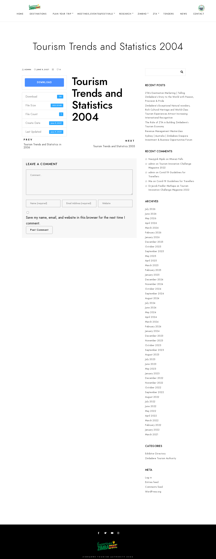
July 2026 (150, 209)
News (183, 14)
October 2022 (153, 387)
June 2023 (150, 364)
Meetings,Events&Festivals (95, 14)
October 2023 (153, 345)
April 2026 (151, 223)
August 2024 (152, 298)
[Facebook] (99, 533)
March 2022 (151, 420)
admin (151, 163)
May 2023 (150, 368)
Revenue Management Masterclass (164, 131)
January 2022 (152, 429)
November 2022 (154, 382)
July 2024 (150, 303)
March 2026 (152, 227)
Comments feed (154, 487)
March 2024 (151, 321)
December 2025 (154, 242)
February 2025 (153, 270)
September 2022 (154, 392)
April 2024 (151, 317)
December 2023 (154, 335)
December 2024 (154, 279)
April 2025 (151, 260)
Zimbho (142, 14)
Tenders (168, 14)
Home (20, 14)
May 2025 (150, 256)
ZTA (155, 14)
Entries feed (151, 482)
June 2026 (151, 213)
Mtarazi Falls (176, 159)
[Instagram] (119, 533)
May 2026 (150, 218)
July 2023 (150, 359)
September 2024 (154, 293)
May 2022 (150, 411)
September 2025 (154, 251)
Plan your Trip (62, 14)
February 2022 (153, 425)
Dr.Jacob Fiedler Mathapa (162, 186)
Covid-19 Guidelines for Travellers (175, 181)
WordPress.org (153, 491)
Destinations (38, 14)
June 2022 (150, 406)
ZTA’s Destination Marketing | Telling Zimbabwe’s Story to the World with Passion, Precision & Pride (169, 97)
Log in (148, 477)
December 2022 (154, 378)
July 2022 (150, 401)
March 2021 (151, 434)
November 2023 (154, 340)
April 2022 (151, 415)
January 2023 (152, 373)
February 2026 (153, 232)
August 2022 (152, 397)
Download (44, 82)
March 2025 (151, 265)
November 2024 (154, 284)
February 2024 (153, 326)
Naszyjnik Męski (156, 159)
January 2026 (152, 237)
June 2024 (150, 307)
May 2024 (150, 312)
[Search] (181, 71)
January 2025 (152, 274)
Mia (150, 181)
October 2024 (153, 288)
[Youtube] (112, 533)
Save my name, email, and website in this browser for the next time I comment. (75, 220)
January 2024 (152, 331)
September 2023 (154, 350)
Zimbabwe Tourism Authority (160, 458)
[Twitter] (106, 533)
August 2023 (152, 354)
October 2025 (153, 246)
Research (125, 14)
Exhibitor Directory (155, 453)
